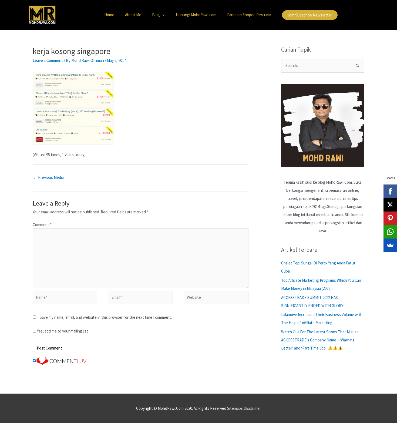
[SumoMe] (390, 245)
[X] (390, 205)
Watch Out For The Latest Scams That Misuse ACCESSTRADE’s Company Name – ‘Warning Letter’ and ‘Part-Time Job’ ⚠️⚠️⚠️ (320, 340)
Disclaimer (252, 408)
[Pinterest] (390, 218)
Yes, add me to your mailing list (62, 331)
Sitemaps (235, 408)
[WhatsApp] (390, 232)
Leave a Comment (48, 60)
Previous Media (48, 177)
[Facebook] (390, 191)
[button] (310, 15)
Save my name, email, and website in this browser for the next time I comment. (106, 317)
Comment (42, 224)
